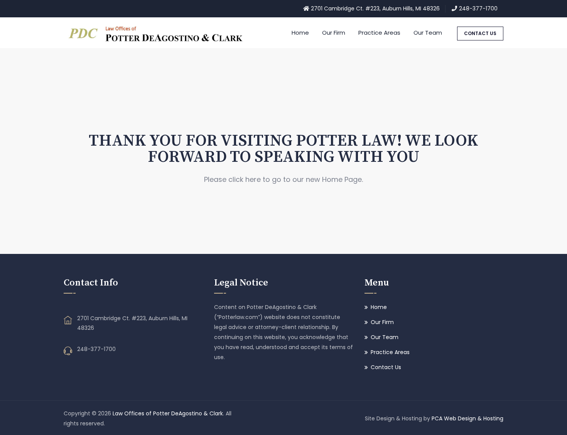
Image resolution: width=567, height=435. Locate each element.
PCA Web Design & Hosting (467, 418)
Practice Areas (379, 33)
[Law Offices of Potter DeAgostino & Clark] (158, 32)
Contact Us (386, 367)
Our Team (427, 33)
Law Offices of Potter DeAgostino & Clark (168, 413)
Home (300, 33)
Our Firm (333, 33)
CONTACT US (480, 33)
